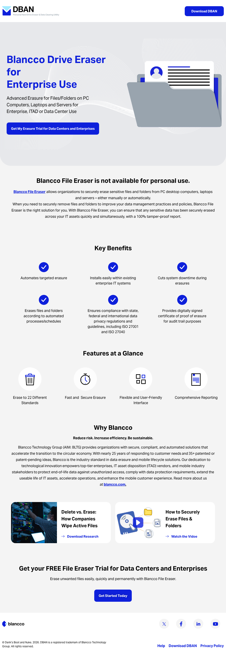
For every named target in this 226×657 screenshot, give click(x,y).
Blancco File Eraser (29, 191)
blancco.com (114, 484)
